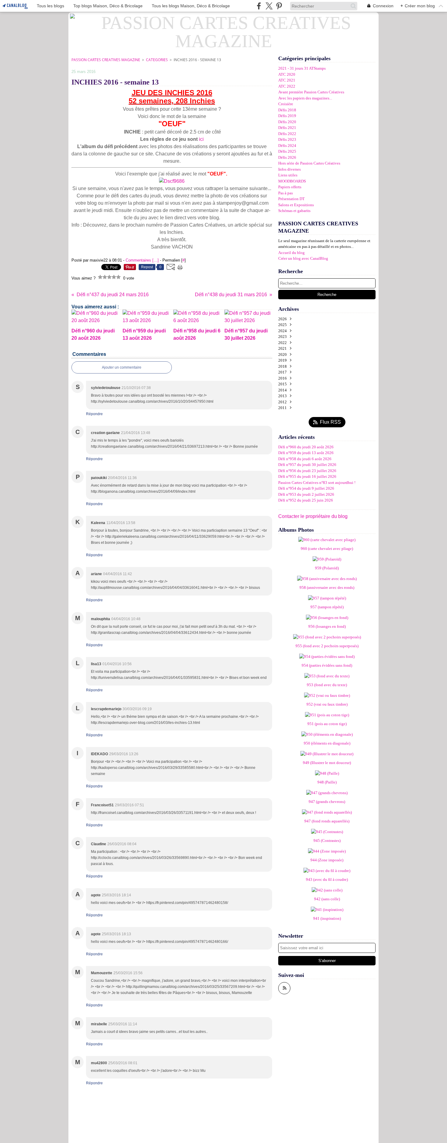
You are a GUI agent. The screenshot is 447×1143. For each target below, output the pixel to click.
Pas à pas (285, 193)
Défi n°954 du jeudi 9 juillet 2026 (306, 488)
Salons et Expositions (296, 205)
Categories (157, 59)
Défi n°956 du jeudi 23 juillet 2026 (307, 470)
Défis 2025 (287, 151)
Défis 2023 (287, 139)
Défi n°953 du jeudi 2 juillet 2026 (306, 494)
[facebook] (259, 5)
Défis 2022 (287, 133)
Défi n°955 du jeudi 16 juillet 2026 (307, 476)
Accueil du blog (291, 252)
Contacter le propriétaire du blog (313, 516)
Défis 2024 (287, 145)
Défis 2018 (287, 110)
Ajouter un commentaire (121, 367)
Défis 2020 (287, 122)
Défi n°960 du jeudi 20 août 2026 (306, 447)
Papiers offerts (289, 187)
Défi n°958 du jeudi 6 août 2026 (304, 459)
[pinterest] (279, 5)
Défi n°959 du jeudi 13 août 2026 (306, 452)
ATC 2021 (286, 80)
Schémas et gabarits (294, 210)
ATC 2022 (286, 86)
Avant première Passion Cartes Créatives (311, 92)
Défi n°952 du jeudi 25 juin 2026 (305, 500)
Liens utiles (287, 175)
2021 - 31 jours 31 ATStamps (302, 68)
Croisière (285, 104)
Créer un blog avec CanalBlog (303, 258)
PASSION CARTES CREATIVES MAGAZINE (105, 59)
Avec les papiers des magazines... (305, 98)
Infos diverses (289, 169)
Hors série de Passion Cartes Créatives (309, 163)
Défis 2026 (287, 157)
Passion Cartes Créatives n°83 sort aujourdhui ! (316, 482)
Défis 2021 (287, 127)
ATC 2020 (286, 74)
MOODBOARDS (292, 181)
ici (201, 139)
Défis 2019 (287, 115)
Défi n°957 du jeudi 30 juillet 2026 (307, 464)
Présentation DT (291, 198)
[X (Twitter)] (269, 5)
